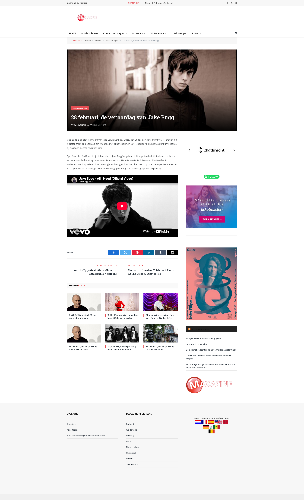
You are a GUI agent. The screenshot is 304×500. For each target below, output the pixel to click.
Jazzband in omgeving (196, 344)
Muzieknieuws (89, 33)
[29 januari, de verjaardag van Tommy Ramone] (122, 333)
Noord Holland (133, 447)
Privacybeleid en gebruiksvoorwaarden (86, 435)
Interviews (138, 33)
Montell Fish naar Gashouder (160, 3)
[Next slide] (234, 150)
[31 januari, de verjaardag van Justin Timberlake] (160, 302)
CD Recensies (158, 33)
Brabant (130, 424)
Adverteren (72, 429)
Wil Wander (80, 125)
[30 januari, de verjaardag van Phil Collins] (84, 333)
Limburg (130, 435)
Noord (129, 441)
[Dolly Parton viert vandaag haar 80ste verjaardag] (122, 302)
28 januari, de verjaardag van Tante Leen (160, 348)
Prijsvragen (180, 33)
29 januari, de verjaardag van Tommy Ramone (121, 348)
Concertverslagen (114, 33)
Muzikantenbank (200, 329)
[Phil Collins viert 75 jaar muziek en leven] (84, 302)
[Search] (235, 33)
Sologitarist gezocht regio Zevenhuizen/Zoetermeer (211, 349)
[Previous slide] (189, 150)
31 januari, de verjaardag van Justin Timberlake (160, 317)
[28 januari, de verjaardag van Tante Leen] (160, 333)
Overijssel (131, 452)
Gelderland (131, 429)
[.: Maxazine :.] (87, 17)
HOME (72, 33)
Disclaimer (72, 424)
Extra (195, 33)
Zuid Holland (132, 464)
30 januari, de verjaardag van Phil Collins (83, 348)
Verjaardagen (80, 108)
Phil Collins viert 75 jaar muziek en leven (83, 317)
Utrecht (129, 458)
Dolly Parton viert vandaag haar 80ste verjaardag (123, 317)
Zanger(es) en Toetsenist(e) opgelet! (203, 338)
